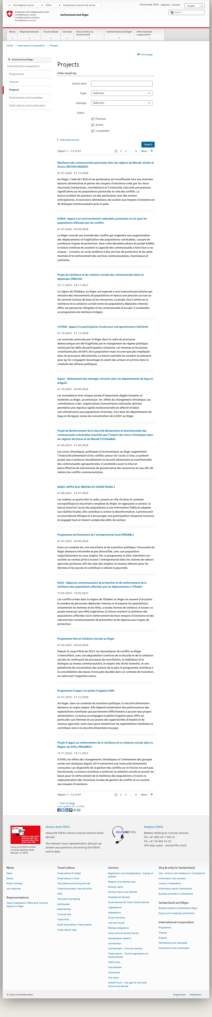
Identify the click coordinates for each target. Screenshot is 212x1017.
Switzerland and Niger (119, 31)
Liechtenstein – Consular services (125, 948)
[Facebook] (59, 809)
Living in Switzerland (170, 883)
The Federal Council (23, 5)
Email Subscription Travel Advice (74, 924)
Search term (79, 83)
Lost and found (116, 923)
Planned (101, 118)
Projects (163, 938)
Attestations (114, 912)
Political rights (115, 887)
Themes (163, 932)
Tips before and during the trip (73, 883)
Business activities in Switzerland (176, 894)
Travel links (63, 919)
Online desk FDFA (58, 827)
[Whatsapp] (75, 809)
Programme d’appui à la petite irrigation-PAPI (85, 690)
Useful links (114, 962)
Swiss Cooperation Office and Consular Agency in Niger (27, 905)
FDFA (49, 5)
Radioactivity (64, 909)
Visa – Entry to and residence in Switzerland (182, 873)
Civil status (113, 977)
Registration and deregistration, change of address (130, 875)
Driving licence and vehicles (122, 892)
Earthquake (63, 904)
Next (144, 151)
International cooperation (144, 33)
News (12, 31)
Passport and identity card (121, 882)
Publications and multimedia (174, 948)
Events (10, 878)
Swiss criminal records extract (123, 933)
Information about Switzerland (175, 889)
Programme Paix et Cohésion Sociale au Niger (85, 638)
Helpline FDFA (153, 827)
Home (10, 45)
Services (67, 31)
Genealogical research (119, 938)
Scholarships (114, 943)
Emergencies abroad (119, 897)
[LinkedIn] (67, 809)
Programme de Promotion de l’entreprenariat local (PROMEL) (95, 534)
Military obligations (118, 928)
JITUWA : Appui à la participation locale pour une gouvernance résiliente (102, 327)
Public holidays (14, 883)
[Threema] (71, 809)
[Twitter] (63, 809)
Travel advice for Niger (69, 873)
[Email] (78, 809)
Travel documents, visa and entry (74, 889)
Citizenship (114, 972)
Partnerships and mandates (173, 943)
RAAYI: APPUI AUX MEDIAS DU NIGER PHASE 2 (86, 487)
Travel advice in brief (68, 878)
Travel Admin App (67, 930)
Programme (165, 927)
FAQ (59, 894)
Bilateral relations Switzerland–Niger (178, 908)
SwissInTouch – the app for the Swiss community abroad (127, 985)
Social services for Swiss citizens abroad (128, 902)
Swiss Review (115, 967)
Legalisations (115, 907)
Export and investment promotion (177, 913)
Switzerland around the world (79, 5)
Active (100, 124)
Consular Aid (64, 914)
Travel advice (50, 31)
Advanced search (69, 139)
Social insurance (116, 918)
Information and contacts (172, 878)
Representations (29, 31)
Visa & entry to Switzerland (84, 33)
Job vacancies (14, 889)
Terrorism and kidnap (68, 899)
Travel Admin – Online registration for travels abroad (128, 956)
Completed (103, 130)
